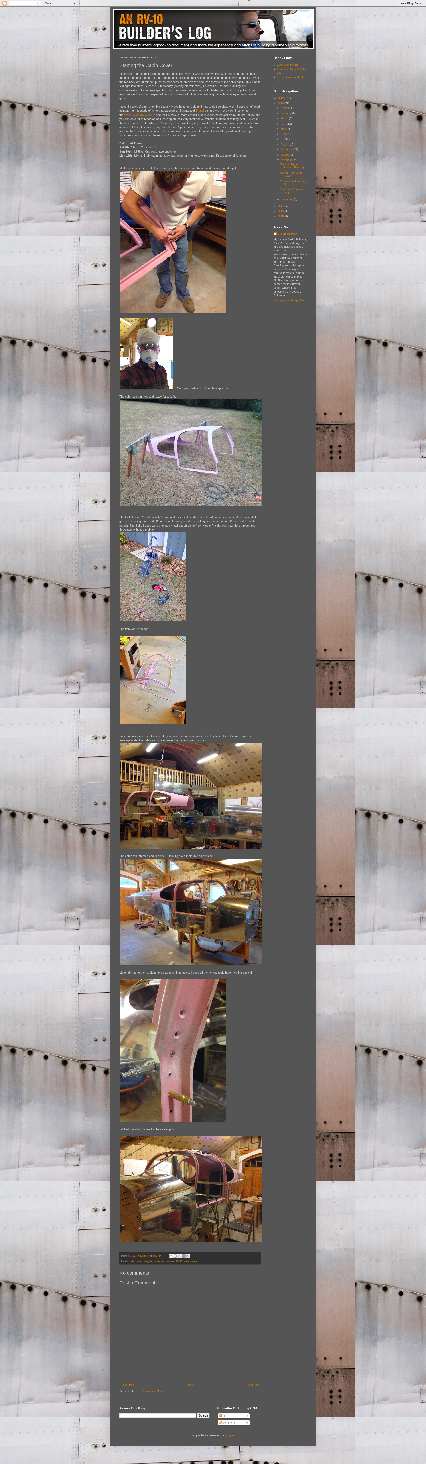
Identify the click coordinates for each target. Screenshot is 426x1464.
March (285, 118)
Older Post (253, 1385)
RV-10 (179, 1261)
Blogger (229, 1435)
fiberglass (148, 1261)
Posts (225, 1415)
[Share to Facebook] (183, 1256)
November (287, 160)
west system (190, 1261)
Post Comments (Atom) (150, 1391)
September (288, 149)
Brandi (200, 110)
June (284, 134)
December (287, 199)
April (284, 123)
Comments (228, 1422)
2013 (281, 103)
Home (190, 1385)
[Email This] (171, 1256)
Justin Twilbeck (287, 233)
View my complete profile (289, 300)
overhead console (164, 1261)
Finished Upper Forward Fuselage (292, 166)
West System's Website (139, 115)
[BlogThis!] (175, 1256)
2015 (281, 211)
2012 (281, 98)
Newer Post (127, 1385)
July (283, 139)
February (286, 113)
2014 (281, 206)
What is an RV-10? (288, 65)
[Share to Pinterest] (187, 1256)
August (285, 144)
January (286, 108)
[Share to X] (179, 1256)
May (283, 128)
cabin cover (136, 1261)
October (286, 154)
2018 (281, 216)
